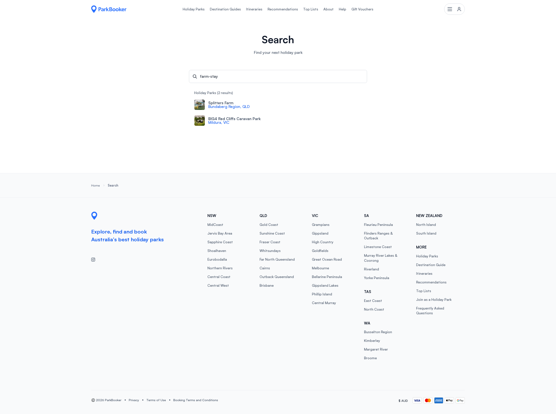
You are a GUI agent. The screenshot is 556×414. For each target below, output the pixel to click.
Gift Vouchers (362, 9)
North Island (426, 224)
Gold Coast (269, 224)
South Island (426, 233)
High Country (322, 242)
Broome (370, 358)
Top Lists (310, 9)
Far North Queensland (277, 259)
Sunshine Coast (272, 233)
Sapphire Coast (220, 242)
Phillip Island (322, 294)
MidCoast (215, 224)
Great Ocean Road (327, 259)
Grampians (320, 224)
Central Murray (324, 303)
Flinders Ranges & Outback (378, 235)
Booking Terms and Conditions (195, 400)
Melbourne (320, 268)
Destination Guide (430, 265)
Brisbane (267, 285)
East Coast (373, 300)
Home (95, 185)
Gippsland (320, 233)
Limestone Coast (378, 247)
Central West (218, 285)
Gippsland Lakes (325, 285)
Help (342, 9)
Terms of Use (156, 400)
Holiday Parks (194, 9)
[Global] (108, 9)
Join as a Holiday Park (434, 299)
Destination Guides (225, 9)
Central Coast (218, 277)
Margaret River (376, 349)
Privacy (134, 400)
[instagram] (95, 259)
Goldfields (320, 250)
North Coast (374, 309)
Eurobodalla (217, 259)
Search (113, 185)
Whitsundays (270, 250)
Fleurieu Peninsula (378, 224)
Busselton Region (378, 332)
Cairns (265, 268)
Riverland (371, 269)
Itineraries (254, 9)
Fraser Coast (270, 242)
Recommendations (283, 9)
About (328, 9)
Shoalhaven (216, 250)
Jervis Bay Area (219, 233)
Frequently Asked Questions (430, 310)
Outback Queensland (277, 277)
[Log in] (454, 9)
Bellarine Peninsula (327, 277)
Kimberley (372, 340)
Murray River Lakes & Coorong (380, 257)
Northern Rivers (220, 268)
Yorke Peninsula (376, 278)
